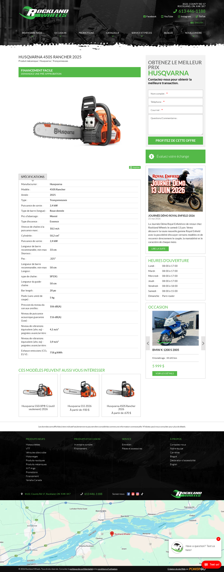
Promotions (32, 472)
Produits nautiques (35, 460)
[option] (175, 343)
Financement (32, 476)
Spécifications (32, 177)
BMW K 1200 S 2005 (165, 350)
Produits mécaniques (36, 464)
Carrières (175, 452)
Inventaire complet (83, 444)
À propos (175, 439)
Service (126, 439)
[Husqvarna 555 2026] (80, 389)
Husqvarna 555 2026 (80, 406)
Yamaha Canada (34, 480)
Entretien (126, 444)
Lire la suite (158, 249)
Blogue (173, 456)
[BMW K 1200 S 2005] (175, 328)
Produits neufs (35, 439)
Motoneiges (32, 456)
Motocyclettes (33, 444)
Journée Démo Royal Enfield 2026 (171, 215)
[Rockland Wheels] (45, 13)
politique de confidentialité (81, 569)
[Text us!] (211, 565)
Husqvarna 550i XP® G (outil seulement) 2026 (38, 408)
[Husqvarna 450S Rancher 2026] (121, 389)
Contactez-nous (178, 444)
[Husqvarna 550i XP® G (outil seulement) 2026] (38, 389)
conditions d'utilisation (107, 569)
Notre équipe (176, 448)
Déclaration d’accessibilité (182, 460)
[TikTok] (142, 493)
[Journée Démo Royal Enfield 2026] (175, 190)
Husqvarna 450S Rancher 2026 (121, 408)
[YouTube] (133, 493)
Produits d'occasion (87, 439)
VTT (28, 448)
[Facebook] (128, 493)
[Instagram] (137, 493)
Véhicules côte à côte (36, 452)
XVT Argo (30, 468)
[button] (148, 343)
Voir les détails (165, 373)
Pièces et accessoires (132, 448)
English (199, 23)
